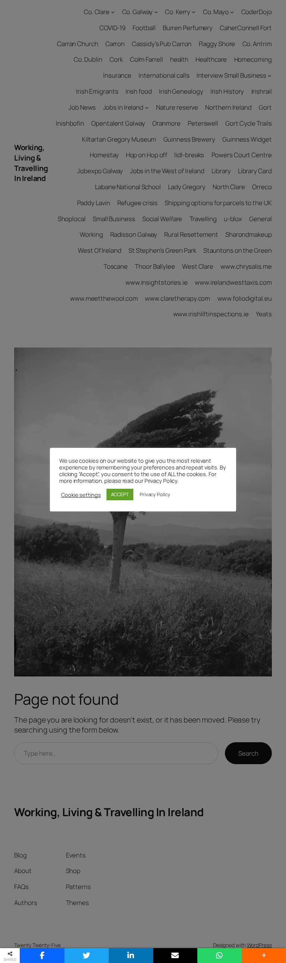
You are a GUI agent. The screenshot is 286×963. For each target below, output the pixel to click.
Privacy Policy (155, 494)
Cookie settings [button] (81, 494)
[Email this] (175, 955)
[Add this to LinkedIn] (131, 955)
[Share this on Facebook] (42, 955)
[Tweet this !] (86, 955)
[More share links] (264, 955)
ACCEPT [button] (120, 494)
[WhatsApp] (219, 955)
